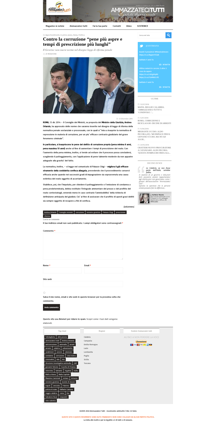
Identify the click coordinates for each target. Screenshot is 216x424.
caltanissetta (67, 348)
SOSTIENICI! (142, 25)
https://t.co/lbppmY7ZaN (149, 55)
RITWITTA (166, 64)
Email (87, 265)
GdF (75, 363)
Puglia (86, 356)
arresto (48, 348)
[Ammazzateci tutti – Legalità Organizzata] (108, 19)
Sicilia (86, 359)
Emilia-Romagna (91, 344)
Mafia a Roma (51, 374)
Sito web (47, 279)
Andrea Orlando (50, 212)
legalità (68, 371)
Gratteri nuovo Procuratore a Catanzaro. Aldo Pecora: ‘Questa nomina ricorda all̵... (154, 150)
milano (65, 378)
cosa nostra (71, 356)
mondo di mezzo (68, 382)
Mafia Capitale (64, 374)
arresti (72, 344)
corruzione (80, 212)
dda (57, 359)
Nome (46, 265)
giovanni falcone (52, 367)
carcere (59, 352)
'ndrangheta (50, 337)
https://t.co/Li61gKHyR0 (148, 74)
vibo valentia (51, 401)
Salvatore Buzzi (51, 397)
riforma (47, 216)
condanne (49, 356)
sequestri (63, 397)
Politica (81, 35)
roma (62, 393)
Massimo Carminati (53, 378)
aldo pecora (62, 337)
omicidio (56, 386)
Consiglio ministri (66, 212)
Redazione (52, 54)
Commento (49, 230)
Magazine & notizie (55, 25)
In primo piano (66, 35)
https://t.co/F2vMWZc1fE (149, 77)
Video (129, 25)
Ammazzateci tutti (78, 25)
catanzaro (68, 352)
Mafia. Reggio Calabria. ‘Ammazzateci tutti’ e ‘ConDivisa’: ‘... (151, 109)
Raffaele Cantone (66, 389)
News (75, 35)
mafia (76, 371)
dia (63, 359)
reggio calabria (51, 393)
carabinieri (50, 352)
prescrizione (120, 212)
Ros (68, 393)
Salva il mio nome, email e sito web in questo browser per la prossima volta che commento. (81, 298)
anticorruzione (51, 344)
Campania (88, 341)
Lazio (86, 348)
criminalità (50, 359)
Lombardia (88, 352)
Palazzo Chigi (108, 212)
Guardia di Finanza (68, 367)
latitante (59, 371)
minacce (74, 378)
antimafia (153, 46)
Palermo (66, 386)
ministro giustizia (93, 212)
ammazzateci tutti (52, 341)
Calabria (87, 337)
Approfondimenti (53, 35)
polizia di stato (51, 389)
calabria (57, 348)
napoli (48, 386)
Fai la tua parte (100, 25)
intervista (49, 371)
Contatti (117, 25)
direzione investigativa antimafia (58, 363)
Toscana (87, 363)
